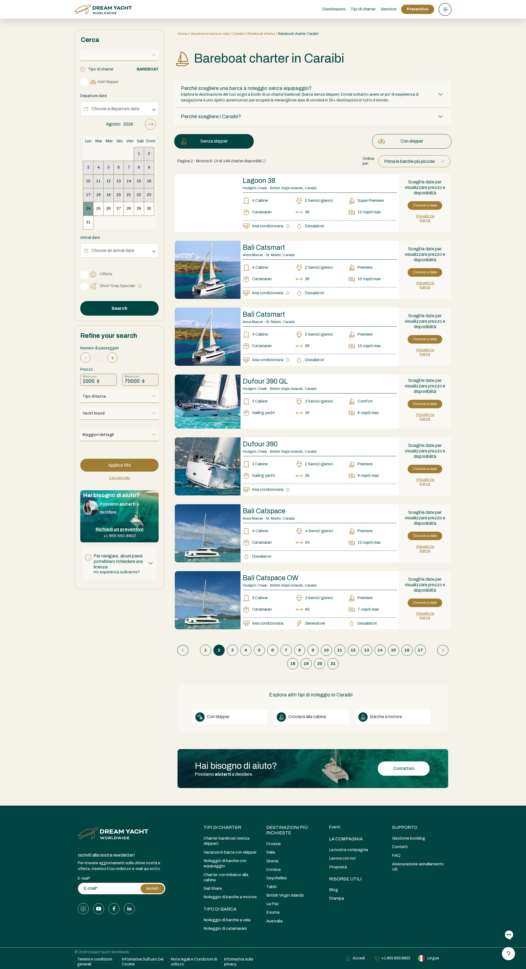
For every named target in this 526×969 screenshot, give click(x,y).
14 (380, 650)
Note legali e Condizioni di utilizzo (194, 961)
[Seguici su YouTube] (98, 908)
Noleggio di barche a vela (227, 920)
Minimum (90, 376)
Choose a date (425, 205)
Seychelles (276, 878)
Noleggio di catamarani (225, 928)
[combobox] (414, 161)
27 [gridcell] (118, 208)
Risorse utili (345, 879)
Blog (333, 890)
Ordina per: (368, 161)
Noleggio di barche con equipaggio (225, 863)
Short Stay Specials (117, 286)
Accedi (359, 958)
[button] (119, 563)
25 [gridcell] (98, 208)
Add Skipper (108, 82)
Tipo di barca (220, 909)
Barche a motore (385, 716)
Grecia (272, 861)
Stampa (336, 898)
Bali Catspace (264, 511)
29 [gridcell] (139, 208)
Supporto (404, 827)
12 (353, 650)
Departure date (93, 96)
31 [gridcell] (88, 222)
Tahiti (271, 887)
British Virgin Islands (285, 895)
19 (306, 663)
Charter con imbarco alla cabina (226, 877)
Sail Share (213, 888)
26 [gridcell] (108, 208)
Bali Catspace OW (270, 578)
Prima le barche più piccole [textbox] (409, 161)
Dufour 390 (260, 444)
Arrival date (90, 238)
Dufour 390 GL (265, 381)
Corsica (273, 869)
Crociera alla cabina (306, 716)
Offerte (106, 274)
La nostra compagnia (348, 850)
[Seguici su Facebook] (113, 908)
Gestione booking (408, 838)
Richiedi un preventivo (120, 529)
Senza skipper (214, 141)
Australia (274, 921)
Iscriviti (152, 888)
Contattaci (403, 768)
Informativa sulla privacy (238, 961)
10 (326, 650)
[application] (119, 174)
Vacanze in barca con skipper (230, 852)
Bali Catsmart (264, 247)
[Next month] (150, 124)
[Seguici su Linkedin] (129, 908)
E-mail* (84, 878)
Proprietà (338, 867)
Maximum (132, 376)
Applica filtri (119, 465)
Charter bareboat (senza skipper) (226, 841)
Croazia (273, 843)
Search (119, 308)
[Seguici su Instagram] (83, 908)
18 (292, 663)
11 (339, 650)
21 (333, 663)
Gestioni (388, 9)
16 (407, 650)
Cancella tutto (119, 478)
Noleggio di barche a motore (230, 897)
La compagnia (346, 839)
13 (366, 650)
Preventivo (417, 9)
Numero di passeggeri (99, 348)
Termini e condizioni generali (94, 961)
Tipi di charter (222, 827)
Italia (270, 852)
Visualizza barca (425, 218)
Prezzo (86, 369)
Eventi (334, 827)
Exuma (272, 912)
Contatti (400, 847)
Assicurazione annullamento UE (418, 866)
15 (393, 650)
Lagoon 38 (259, 180)
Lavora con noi (342, 858)
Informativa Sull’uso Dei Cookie (143, 961)
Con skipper (412, 141)
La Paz (272, 904)
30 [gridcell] (149, 208)
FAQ (396, 855)
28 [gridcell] (129, 208)
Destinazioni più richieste (287, 830)
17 (420, 650)
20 (319, 663)
